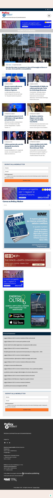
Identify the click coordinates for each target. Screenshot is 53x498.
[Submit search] (49, 205)
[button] (49, 15)
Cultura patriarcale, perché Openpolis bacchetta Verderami (14, 146)
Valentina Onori (17, 64)
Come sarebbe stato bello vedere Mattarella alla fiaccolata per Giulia (38, 146)
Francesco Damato (10, 113)
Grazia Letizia (9, 141)
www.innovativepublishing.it (10, 466)
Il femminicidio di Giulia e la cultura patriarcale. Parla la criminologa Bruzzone (39, 88)
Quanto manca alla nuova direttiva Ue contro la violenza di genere (13, 88)
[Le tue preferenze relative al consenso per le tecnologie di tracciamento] (50, 495)
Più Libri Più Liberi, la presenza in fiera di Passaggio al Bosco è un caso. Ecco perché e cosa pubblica (26, 68)
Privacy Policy (36, 487)
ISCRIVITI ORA (26, 180)
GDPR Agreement (8, 174)
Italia (9, 64)
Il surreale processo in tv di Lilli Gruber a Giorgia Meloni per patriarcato (14, 118)
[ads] (26, 28)
